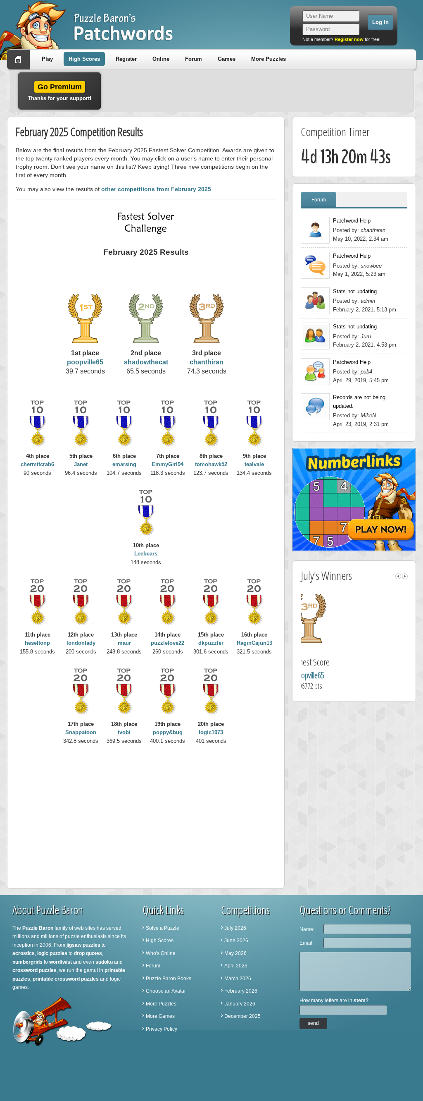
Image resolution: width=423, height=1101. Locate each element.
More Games (160, 1016)
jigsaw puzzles (83, 945)
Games (226, 59)
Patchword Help (352, 221)
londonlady (81, 643)
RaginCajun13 (254, 643)
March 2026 (237, 978)
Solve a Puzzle (162, 928)
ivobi (124, 732)
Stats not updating (355, 291)
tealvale (254, 464)
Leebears (145, 553)
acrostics (23, 953)
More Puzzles (268, 59)
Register (126, 59)
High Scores (84, 59)
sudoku (104, 962)
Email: (306, 943)
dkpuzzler (210, 643)
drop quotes (88, 953)
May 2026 (235, 953)
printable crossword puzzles (66, 979)
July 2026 (235, 928)
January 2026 (239, 1004)
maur (124, 643)
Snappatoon (80, 732)
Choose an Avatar (166, 991)
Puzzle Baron (37, 928)
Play (47, 59)
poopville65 (85, 362)
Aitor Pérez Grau (356, 675)
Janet (81, 464)
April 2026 (235, 966)
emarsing (124, 464)
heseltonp (37, 643)
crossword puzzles (34, 970)
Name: (306, 929)
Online (160, 59)
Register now (349, 39)
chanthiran (206, 362)
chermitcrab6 (37, 464)
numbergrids (27, 962)
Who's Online (161, 953)
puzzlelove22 (167, 643)
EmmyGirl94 (167, 464)
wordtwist (60, 962)
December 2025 (242, 1016)
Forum (193, 59)
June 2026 (236, 940)
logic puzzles (52, 953)
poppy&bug (168, 732)
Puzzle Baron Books (168, 978)
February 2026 (240, 991)
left (398, 576)
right (405, 576)
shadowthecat (146, 362)
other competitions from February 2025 (156, 189)
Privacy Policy (161, 1029)
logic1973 (211, 732)
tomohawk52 (211, 464)
